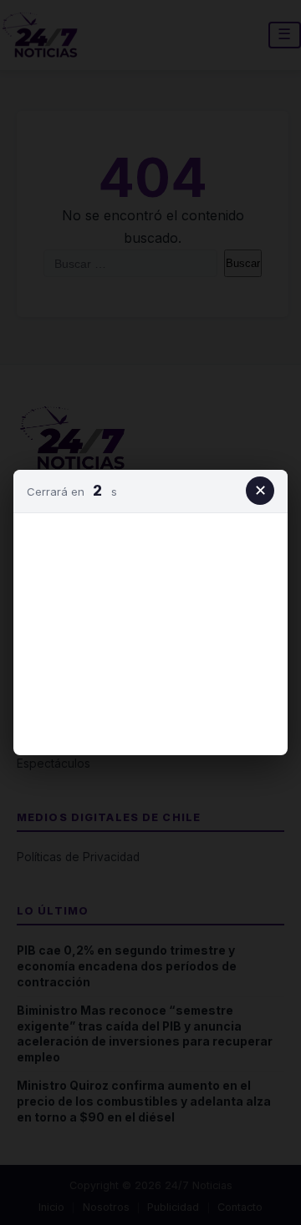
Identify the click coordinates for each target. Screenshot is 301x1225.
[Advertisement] (150, 631)
